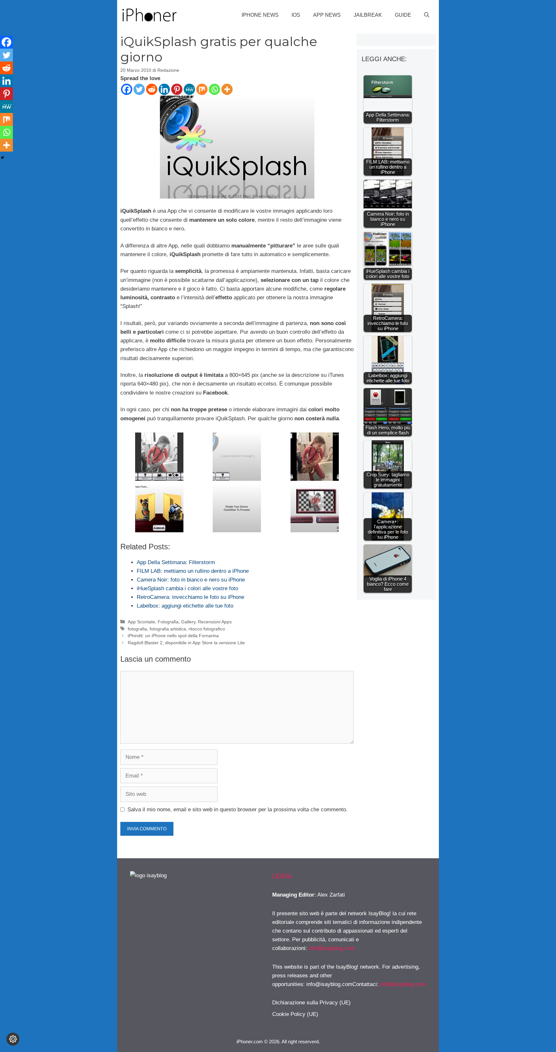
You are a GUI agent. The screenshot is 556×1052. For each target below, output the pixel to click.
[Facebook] (126, 89)
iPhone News (260, 15)
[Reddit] (151, 89)
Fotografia (168, 621)
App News (327, 15)
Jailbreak (368, 15)
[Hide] (2, 157)
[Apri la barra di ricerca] (427, 15)
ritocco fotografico (207, 628)
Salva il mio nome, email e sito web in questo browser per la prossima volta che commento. (237, 809)
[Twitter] (139, 89)
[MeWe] (189, 89)
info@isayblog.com (332, 948)
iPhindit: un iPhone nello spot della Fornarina (173, 635)
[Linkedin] (164, 89)
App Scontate (141, 621)
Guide (403, 15)
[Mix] (202, 89)
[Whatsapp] (214, 89)
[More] (227, 89)
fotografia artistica (168, 628)
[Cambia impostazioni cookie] (12, 1039)
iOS (296, 15)
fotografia (137, 628)
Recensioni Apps (215, 621)
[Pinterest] (176, 89)
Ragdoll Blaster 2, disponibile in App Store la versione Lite (186, 642)
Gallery (188, 621)
